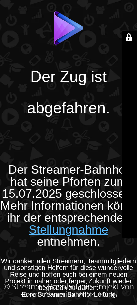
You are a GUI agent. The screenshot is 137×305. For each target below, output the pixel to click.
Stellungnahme (68, 229)
